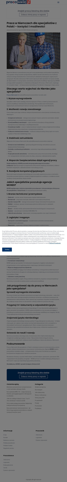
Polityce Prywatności (55, 243)
